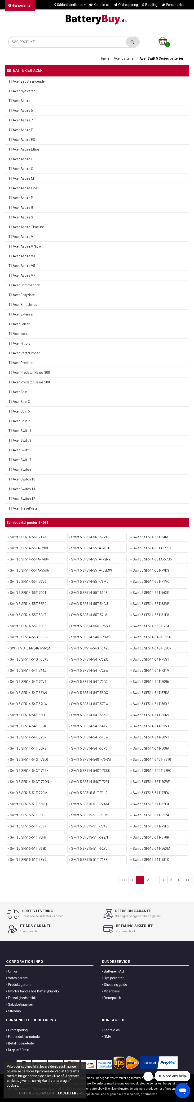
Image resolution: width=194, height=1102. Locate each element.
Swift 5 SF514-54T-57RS (151, 693)
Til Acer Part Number (24, 353)
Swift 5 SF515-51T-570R (151, 837)
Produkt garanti (19, 984)
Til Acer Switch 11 (22, 489)
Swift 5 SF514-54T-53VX (151, 726)
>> (188, 880)
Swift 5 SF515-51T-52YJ (89, 848)
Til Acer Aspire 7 (21, 120)
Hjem (105, 58)
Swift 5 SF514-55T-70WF (151, 782)
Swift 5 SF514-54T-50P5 (89, 748)
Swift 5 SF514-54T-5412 (89, 726)
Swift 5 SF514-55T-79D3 (151, 570)
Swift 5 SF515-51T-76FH (28, 837)
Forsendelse (175, 5)
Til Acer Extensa (21, 314)
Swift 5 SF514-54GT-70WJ (90, 637)
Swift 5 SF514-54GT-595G (152, 637)
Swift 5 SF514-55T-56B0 (28, 604)
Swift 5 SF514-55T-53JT (28, 615)
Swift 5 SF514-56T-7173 (28, 537)
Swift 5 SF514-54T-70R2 (89, 682)
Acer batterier (124, 58)
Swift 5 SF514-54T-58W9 (28, 693)
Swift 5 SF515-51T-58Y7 (28, 860)
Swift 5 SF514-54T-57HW (28, 704)
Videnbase (112, 991)
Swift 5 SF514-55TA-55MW (91, 570)
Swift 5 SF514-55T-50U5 (28, 626)
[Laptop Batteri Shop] (97, 18)
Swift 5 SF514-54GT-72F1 (90, 782)
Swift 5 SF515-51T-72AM (90, 804)
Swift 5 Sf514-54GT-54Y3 (90, 648)
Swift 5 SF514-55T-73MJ (89, 581)
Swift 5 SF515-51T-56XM (151, 848)
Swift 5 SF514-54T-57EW (89, 704)
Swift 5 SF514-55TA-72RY (90, 559)
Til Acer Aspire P (21, 198)
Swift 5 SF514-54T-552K (28, 726)
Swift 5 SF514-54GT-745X (29, 771)
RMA (107, 1037)
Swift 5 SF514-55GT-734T (152, 626)
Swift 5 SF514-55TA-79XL (29, 548)
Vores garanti (18, 978)
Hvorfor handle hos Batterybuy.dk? (33, 991)
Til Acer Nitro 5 (19, 343)
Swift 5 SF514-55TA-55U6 (29, 570)
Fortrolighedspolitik (22, 998)
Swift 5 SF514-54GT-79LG (29, 759)
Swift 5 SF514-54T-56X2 (151, 704)
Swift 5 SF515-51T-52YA (151, 815)
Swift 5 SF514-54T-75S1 (151, 659)
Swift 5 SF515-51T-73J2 (89, 793)
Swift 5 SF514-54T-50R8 (28, 748)
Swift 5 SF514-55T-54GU (89, 604)
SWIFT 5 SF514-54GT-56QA (30, 648)
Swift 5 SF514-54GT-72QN (29, 782)
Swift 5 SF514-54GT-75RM (91, 759)
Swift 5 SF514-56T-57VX (89, 537)
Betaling (151, 5)
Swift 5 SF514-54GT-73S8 (90, 771)
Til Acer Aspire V (21, 237)
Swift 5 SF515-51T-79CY (89, 815)
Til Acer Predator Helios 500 (29, 382)
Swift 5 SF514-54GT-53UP (152, 648)
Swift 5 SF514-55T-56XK (151, 593)
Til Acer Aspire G (21, 169)
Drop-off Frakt (18, 1050)
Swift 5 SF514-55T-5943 (89, 593)
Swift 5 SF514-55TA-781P (90, 548)
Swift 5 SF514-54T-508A (151, 748)
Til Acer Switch (20, 469)
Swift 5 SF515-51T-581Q (151, 860)
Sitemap (14, 1011)
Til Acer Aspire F (21, 159)
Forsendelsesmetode (24, 1037)
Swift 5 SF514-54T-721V (151, 670)
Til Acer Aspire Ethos (24, 149)
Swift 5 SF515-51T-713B (89, 860)
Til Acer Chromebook (24, 285)
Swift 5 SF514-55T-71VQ (151, 581)
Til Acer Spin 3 (19, 402)
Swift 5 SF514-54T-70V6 (28, 682)
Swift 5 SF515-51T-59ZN (89, 837)
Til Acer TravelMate (23, 508)
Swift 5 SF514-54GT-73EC (152, 771)
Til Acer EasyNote (22, 295)
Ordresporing (128, 5)
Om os (13, 971)
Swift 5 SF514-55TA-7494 (29, 559)
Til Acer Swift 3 (20, 440)
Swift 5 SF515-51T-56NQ (28, 804)
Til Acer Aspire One (23, 188)
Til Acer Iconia (19, 334)
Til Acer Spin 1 (19, 392)
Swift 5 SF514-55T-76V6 (28, 581)
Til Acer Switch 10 (22, 479)
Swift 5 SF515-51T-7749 (89, 826)
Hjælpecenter (21, 5)
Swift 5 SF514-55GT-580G (29, 637)
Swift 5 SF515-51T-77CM (28, 793)
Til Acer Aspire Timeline (26, 227)
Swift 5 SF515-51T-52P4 (151, 804)
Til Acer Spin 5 (19, 411)
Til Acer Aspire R (21, 207)
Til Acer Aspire (19, 101)
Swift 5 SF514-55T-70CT (28, 593)
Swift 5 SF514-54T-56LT (28, 715)
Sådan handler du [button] (70, 5)
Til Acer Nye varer (22, 91)
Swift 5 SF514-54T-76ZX (89, 659)
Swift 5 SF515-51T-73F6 (151, 826)
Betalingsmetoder (21, 1043)
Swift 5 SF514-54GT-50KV (29, 659)
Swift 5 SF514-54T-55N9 (151, 715)
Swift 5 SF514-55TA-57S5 (152, 559)
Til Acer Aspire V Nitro (25, 246)
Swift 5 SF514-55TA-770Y (152, 548)
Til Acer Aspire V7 (22, 275)
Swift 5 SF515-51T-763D (28, 848)
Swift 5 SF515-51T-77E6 (151, 793)
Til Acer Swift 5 (20, 450)
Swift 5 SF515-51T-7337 (28, 826)
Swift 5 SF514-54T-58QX (89, 693)
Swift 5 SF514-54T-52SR (28, 737)
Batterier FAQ (114, 971)
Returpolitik (112, 998)
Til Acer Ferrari (19, 324)
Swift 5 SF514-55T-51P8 (151, 615)
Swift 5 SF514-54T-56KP (89, 715)
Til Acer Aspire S (21, 217)
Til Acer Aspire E (21, 130)
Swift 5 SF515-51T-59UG (28, 815)
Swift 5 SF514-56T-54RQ (151, 537)
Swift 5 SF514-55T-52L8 (89, 615)
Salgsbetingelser (20, 1004)
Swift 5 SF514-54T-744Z (28, 670)
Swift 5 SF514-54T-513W (89, 737)
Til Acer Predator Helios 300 (29, 372)
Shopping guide (115, 984)
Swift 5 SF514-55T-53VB (151, 604)
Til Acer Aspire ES (22, 140)
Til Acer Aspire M (21, 178)
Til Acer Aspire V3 (22, 256)
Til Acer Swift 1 (20, 431)
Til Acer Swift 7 (20, 460)
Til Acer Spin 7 (19, 421)
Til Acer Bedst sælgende (27, 81)
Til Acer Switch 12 (22, 499)
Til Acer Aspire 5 (21, 110)
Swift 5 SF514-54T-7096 (151, 682)
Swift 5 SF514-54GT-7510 (152, 759)
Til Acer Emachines (23, 305)
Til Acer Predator (21, 363)
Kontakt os (102, 5)
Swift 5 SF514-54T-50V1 (151, 737)
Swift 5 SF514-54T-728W (89, 670)
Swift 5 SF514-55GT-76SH (90, 626)
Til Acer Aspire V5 (22, 266)
